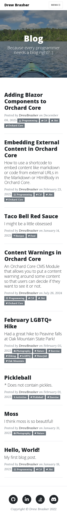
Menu (57, 4)
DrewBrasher (28, 115)
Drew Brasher (16, 5)
